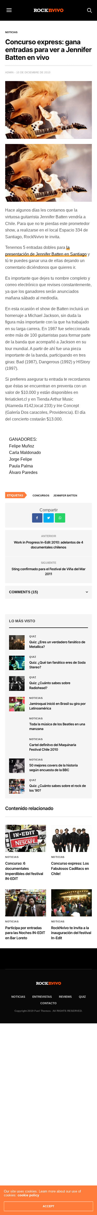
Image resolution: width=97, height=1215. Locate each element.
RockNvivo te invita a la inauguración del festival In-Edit (71, 933)
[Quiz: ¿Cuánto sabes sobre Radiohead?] (17, 683)
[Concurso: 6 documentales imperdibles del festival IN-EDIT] (25, 838)
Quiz (32, 636)
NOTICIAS (18, 996)
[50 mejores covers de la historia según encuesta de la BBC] (17, 765)
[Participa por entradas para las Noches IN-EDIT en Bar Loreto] (25, 902)
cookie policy (28, 1195)
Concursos (41, 495)
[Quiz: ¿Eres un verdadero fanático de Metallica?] (17, 642)
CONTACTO (48, 1003)
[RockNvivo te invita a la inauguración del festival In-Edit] (71, 902)
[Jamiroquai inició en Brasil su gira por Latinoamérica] (17, 704)
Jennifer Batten (65, 495)
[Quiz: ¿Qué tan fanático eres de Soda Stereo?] (17, 663)
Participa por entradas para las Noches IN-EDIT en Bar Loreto (25, 933)
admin (9, 72)
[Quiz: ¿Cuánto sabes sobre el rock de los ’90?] (17, 786)
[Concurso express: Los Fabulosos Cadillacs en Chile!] (71, 838)
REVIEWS (65, 996)
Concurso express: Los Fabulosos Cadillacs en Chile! (70, 868)
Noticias (11, 32)
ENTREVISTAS (42, 996)
